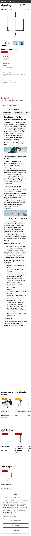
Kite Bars (17, 340)
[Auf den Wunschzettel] (6, 109)
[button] (24, 5)
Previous (2, 405)
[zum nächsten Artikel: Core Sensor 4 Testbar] (28, 9)
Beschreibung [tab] (7, 112)
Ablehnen (16, 530)
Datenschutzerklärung (8, 513)
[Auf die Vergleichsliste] (2, 109)
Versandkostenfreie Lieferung (16, 100)
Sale (16, 335)
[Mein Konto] (20, 5)
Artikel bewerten (6, 368)
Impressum (5, 516)
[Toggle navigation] (29, 5)
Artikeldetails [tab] (18, 112)
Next (28, 405)
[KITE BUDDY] (6, 5)
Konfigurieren (16, 525)
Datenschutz (13, 516)
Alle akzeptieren (16, 520)
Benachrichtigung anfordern (16, 383)
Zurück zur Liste (4, 9)
